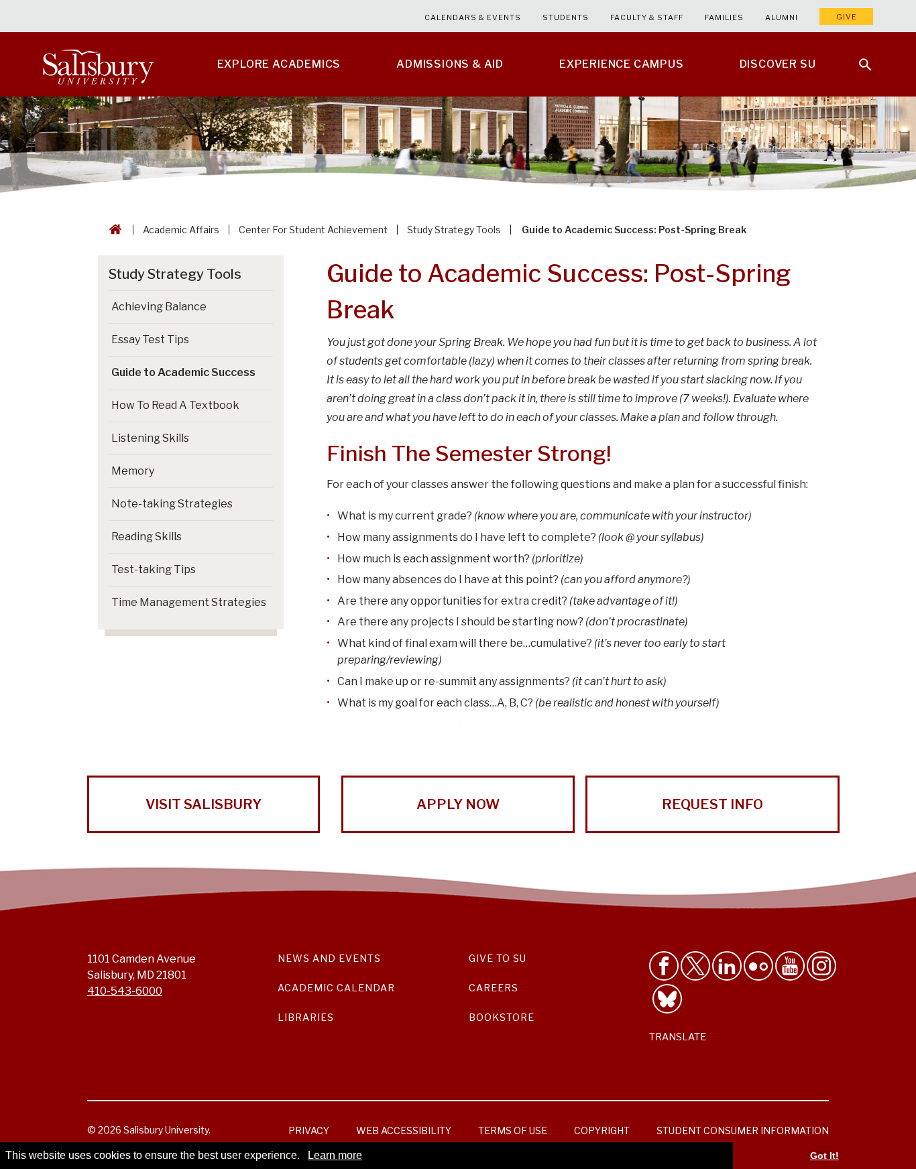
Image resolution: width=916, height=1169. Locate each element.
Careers (493, 987)
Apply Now (458, 804)
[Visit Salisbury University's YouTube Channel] (790, 966)
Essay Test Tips (150, 339)
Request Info (712, 804)
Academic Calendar (336, 987)
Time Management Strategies (188, 602)
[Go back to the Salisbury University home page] (112, 229)
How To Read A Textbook (175, 405)
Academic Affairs (181, 229)
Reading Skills (146, 536)
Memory (132, 471)
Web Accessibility (403, 1130)
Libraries (306, 1017)
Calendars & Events (472, 17)
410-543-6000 (124, 991)
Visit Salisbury (204, 804)
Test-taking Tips (153, 569)
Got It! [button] (824, 1155)
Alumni (781, 17)
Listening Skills (150, 438)
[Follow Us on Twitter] (695, 966)
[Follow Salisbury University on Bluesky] (667, 998)
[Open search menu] (857, 56)
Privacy (308, 1130)
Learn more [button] (335, 1155)
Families (724, 17)
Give (846, 16)
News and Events (329, 958)
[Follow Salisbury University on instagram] (821, 966)
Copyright (602, 1130)
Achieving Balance (159, 306)
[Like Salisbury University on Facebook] (664, 966)
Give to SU (497, 958)
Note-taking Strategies (172, 503)
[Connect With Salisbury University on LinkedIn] (727, 966)
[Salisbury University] (97, 64)
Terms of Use (512, 1130)
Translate (677, 1036)
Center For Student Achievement (313, 229)
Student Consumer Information (742, 1130)
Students (565, 17)
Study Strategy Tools (454, 229)
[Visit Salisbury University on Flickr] (758, 966)
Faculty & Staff (646, 17)
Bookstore (501, 1017)
